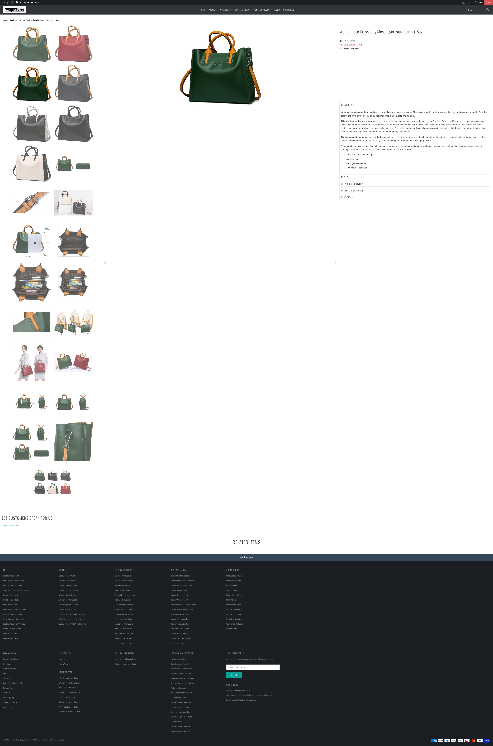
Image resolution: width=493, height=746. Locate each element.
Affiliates (6, 693)
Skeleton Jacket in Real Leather (183, 683)
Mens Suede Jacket (11, 634)
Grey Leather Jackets (123, 619)
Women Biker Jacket (67, 581)
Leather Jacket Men (11, 576)
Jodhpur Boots (232, 590)
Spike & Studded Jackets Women (72, 614)
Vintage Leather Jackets (180, 731)
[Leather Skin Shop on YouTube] (21, 2)
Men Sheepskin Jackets (68, 678)
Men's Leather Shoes (234, 576)
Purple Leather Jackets (124, 605)
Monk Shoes (231, 600)
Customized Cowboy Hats (181, 638)
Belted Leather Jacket (179, 664)
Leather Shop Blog (10, 659)
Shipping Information (11, 702)
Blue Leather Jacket (123, 590)
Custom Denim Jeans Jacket (182, 609)
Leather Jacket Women (68, 576)
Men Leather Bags (233, 605)
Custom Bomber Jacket (180, 595)
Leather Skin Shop (17, 740)
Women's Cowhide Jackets (69, 702)
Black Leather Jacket (123, 576)
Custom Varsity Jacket (180, 619)
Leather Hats (231, 629)
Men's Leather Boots (234, 581)
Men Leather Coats (10, 605)
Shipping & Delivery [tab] (352, 183)
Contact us (7, 707)
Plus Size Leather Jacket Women (72, 619)
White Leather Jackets (123, 629)
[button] (204, 9)
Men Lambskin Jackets (68, 688)
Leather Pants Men (10, 595)
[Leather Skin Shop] (14, 9)
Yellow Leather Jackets (124, 634)
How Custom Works (178, 643)
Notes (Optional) (346, 70)
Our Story (7, 664)
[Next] (335, 263)
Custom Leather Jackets (180, 576)
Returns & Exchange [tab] (352, 190)
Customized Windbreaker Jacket (183, 605)
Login (479, 2)
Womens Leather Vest (68, 609)
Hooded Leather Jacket (12, 614)
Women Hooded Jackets (68, 595)
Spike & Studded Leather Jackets (16, 590)
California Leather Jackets (125, 664)
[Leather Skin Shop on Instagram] (12, 2)
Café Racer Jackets (11, 600)
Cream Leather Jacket (123, 643)
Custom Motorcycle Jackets (182, 585)
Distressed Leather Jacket (181, 674)
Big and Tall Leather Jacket (181, 693)
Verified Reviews (9, 669)
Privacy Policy (8, 688)
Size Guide (7, 678)
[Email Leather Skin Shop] (3, 2)
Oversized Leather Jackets (181, 717)
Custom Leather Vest (179, 590)
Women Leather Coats (68, 600)
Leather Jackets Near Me (181, 702)
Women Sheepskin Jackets (69, 683)
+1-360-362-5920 (31, 2)
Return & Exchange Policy (13, 683)
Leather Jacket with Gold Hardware (73, 624)
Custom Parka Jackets (180, 629)
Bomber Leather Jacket (12, 585)
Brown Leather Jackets (124, 581)
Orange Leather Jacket (124, 614)
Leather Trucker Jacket (180, 707)
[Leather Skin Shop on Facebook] (7, 2)
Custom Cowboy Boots (180, 634)
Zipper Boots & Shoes (234, 595)
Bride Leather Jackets (179, 614)
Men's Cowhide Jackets (68, 697)
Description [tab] (347, 104)
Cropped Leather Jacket (180, 712)
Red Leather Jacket (122, 585)
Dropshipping (8, 698)
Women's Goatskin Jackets (69, 712)
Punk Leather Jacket (179, 659)
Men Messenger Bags (234, 619)
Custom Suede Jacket (179, 600)
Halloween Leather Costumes (182, 678)
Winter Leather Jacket (12, 629)
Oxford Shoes (231, 585)
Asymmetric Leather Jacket (181, 669)
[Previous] (105, 263)
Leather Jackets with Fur (180, 726)
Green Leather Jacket (123, 609)
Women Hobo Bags (234, 614)
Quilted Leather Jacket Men (14, 619)
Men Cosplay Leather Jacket (14, 609)
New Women (64, 664)
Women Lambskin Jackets (69, 692)
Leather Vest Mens (10, 638)
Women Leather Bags (234, 609)
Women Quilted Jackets (68, 605)
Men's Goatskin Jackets (68, 707)
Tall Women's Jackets (179, 698)
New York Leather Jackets (125, 659)
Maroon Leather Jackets (124, 624)
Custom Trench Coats (179, 624)
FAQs (5, 674)
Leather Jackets (177, 722)
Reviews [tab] (345, 177)
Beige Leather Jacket (123, 638)
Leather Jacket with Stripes (14, 624)
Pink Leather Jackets (123, 600)
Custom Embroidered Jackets (182, 581)
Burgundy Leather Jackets (125, 595)
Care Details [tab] (348, 197)
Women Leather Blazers (68, 590)
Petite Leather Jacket (179, 688)
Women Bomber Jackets (68, 585)
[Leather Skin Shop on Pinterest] (16, 2)
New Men (63, 659)
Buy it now (452, 94)
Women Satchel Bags (234, 624)
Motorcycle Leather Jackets (14, 581)
